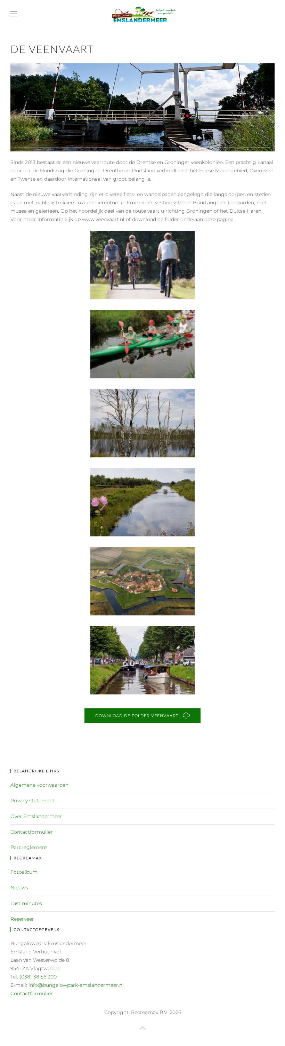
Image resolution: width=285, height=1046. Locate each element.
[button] (13, 14)
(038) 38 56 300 (38, 977)
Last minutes (26, 903)
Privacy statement (32, 800)
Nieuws (19, 887)
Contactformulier (31, 832)
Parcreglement (28, 847)
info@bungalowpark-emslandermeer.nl (76, 985)
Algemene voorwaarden (39, 785)
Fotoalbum (24, 872)
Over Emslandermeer (36, 816)
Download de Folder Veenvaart (138, 715)
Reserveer (22, 919)
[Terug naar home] (142, 14)
